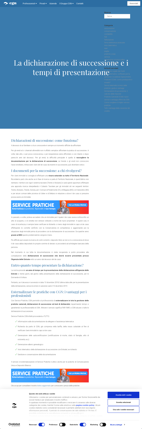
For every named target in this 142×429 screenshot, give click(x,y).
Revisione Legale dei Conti (114, 71)
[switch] (62, 424)
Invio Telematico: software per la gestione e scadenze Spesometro (117, 75)
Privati (42, 3)
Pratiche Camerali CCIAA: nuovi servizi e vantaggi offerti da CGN (116, 98)
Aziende (53, 3)
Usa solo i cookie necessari (123, 410)
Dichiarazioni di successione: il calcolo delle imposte (116, 92)
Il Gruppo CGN (65, 3)
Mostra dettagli (116, 425)
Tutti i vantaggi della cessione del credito (117, 109)
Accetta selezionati (123, 402)
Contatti (79, 3)
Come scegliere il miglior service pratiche (116, 103)
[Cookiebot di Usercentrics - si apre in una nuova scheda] (14, 424)
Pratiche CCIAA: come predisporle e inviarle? (118, 81)
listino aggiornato (44, 386)
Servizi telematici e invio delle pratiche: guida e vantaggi (115, 86)
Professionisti (29, 3)
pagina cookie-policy (85, 405)
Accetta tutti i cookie (123, 395)
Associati (134, 3)
